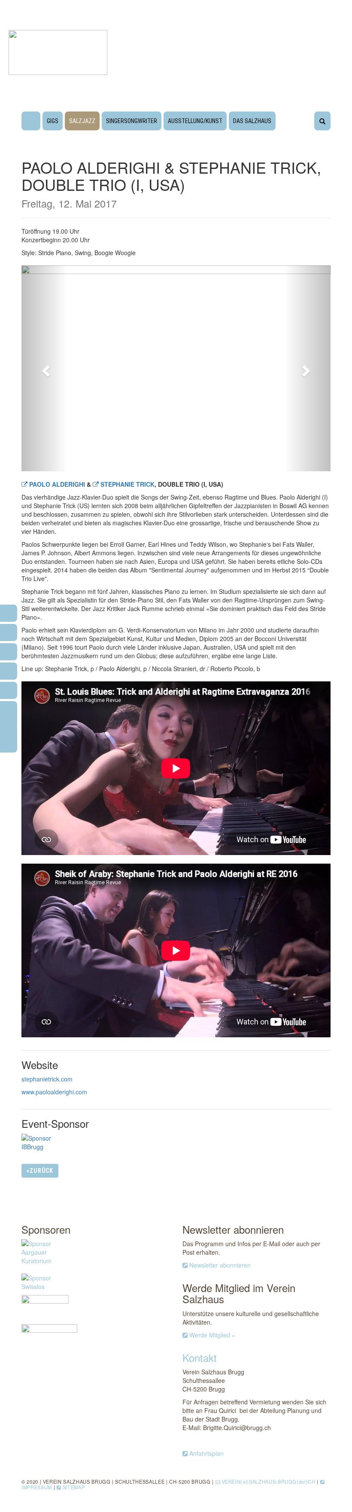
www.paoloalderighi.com (54, 1091)
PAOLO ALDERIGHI (58, 484)
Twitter (308, 1170)
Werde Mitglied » (212, 1335)
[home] (31, 122)
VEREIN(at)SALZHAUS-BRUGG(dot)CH (269, 1481)
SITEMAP (74, 1487)
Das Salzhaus (252, 120)
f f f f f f (8, 724)
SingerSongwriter (131, 120)
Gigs (52, 120)
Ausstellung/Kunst (195, 120)
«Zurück (40, 1170)
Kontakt (199, 1357)
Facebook (269, 1171)
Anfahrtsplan (206, 1453)
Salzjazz (82, 120)
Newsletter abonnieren (220, 1265)
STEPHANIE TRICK (127, 484)
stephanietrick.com (47, 1079)
